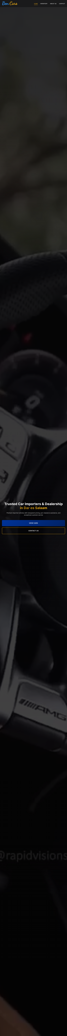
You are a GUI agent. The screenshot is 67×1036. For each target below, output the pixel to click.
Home (36, 3)
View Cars (33, 523)
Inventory (43, 3)
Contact (62, 3)
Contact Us (33, 531)
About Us (53, 3)
